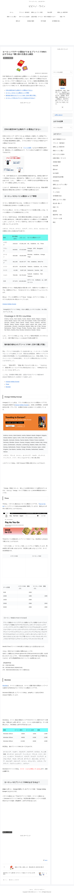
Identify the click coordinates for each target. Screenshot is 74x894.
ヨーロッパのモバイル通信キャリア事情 (17, 93)
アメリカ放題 (27, 147)
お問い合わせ (59, 115)
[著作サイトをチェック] (62, 107)
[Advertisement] (37, 35)
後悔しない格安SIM (8, 832)
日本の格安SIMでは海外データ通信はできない (19, 90)
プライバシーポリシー (39, 889)
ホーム (31, 889)
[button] (71, 72)
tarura (62, 88)
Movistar (8, 387)
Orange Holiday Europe (9, 304)
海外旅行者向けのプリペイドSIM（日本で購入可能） (21, 95)
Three (7, 384)
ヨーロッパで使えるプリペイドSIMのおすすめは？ (20, 98)
